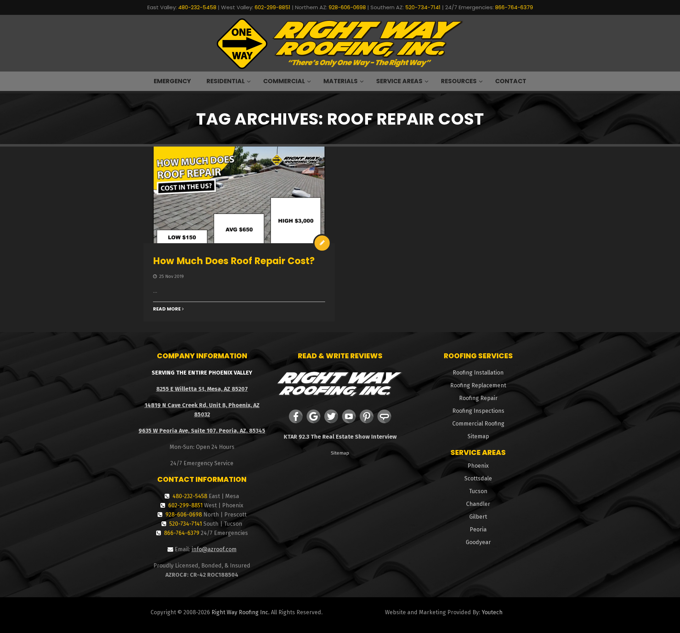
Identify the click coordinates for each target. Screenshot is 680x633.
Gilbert (478, 516)
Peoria (478, 529)
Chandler (478, 504)
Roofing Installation (478, 372)
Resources (459, 81)
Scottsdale (478, 478)
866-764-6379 (514, 7)
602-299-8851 (272, 7)
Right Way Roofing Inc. (240, 612)
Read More (167, 309)
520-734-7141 (423, 7)
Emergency (172, 81)
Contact (510, 81)
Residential (225, 81)
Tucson (478, 491)
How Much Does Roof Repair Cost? (233, 261)
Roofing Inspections (478, 410)
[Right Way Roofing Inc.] (340, 43)
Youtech (492, 612)
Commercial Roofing (478, 423)
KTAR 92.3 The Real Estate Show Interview (340, 436)
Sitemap (340, 453)
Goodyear (478, 542)
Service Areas (399, 81)
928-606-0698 (347, 7)
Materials (340, 81)
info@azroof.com (214, 549)
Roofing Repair (478, 398)
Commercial (284, 81)
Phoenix (478, 465)
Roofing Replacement (478, 385)
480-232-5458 (197, 7)
